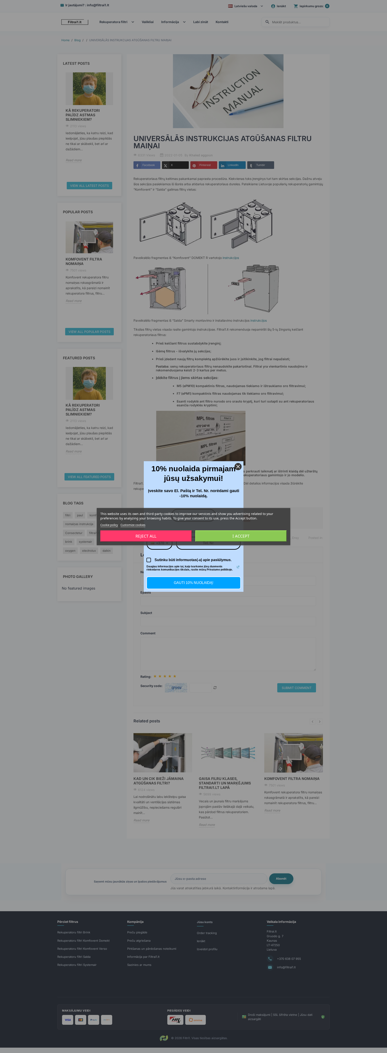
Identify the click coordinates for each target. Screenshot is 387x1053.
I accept (240, 536)
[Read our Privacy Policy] (238, 567)
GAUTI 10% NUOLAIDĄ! (193, 583)
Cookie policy (109, 525)
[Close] (238, 466)
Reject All (145, 536)
